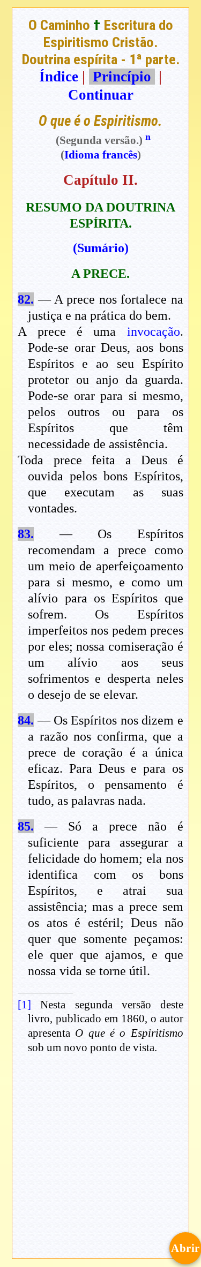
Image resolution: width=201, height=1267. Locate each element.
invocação (153, 331)
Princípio (122, 77)
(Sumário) (101, 248)
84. (26, 720)
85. (26, 826)
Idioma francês (100, 154)
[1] (24, 1004)
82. (26, 299)
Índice (58, 77)
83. (26, 534)
